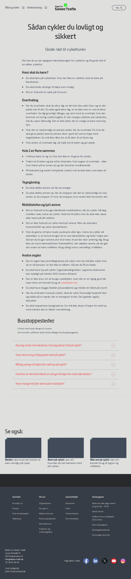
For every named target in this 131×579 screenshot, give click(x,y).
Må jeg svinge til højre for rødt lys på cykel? (41, 364)
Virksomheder (72, 513)
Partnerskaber (72, 518)
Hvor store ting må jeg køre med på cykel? (41, 355)
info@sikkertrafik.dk (14, 559)
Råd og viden (12, 7)
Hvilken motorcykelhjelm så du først (103, 518)
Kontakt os (17, 503)
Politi (68, 508)
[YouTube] (114, 561)
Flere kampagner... (100, 524)
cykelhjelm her (69, 282)
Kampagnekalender (101, 530)
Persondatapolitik (47, 518)
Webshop (16, 518)
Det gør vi (43, 508)
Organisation (45, 503)
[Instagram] (123, 561)
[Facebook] (86, 561)
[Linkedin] (95, 561)
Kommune (70, 503)
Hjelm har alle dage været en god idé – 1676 (104, 505)
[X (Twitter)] (104, 561)
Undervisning (34, 7)
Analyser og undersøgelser (45, 530)
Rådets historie (46, 513)
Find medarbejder (20, 513)
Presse (15, 508)
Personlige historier (101, 535)
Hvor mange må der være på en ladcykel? (40, 383)
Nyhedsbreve (45, 523)
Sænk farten (98, 511)
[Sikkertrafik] (65, 6)
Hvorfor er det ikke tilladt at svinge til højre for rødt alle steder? (54, 374)
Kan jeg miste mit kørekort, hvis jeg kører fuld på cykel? (49, 345)
